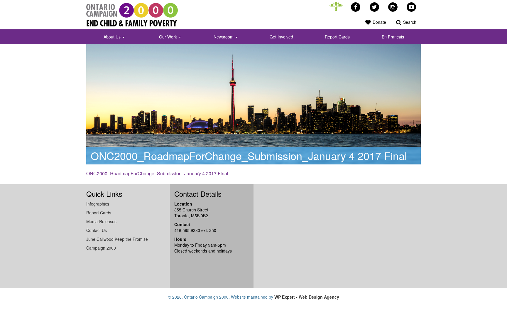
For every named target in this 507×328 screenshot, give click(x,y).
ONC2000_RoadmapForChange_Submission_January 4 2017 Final (157, 173)
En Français (393, 37)
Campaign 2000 (101, 248)
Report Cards (337, 37)
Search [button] (409, 22)
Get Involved (281, 37)
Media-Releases (101, 221)
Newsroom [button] (224, 37)
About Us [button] (113, 37)
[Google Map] (312, 235)
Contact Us (96, 230)
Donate (378, 22)
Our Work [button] (168, 37)
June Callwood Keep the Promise (117, 239)
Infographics (97, 204)
